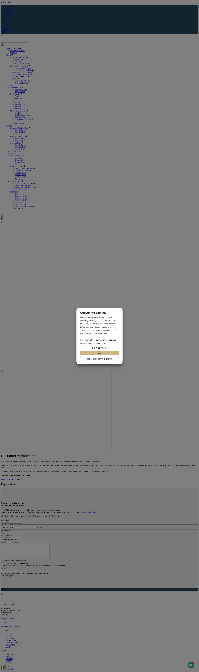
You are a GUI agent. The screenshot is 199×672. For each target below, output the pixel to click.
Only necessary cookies (99, 359)
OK (99, 353)
